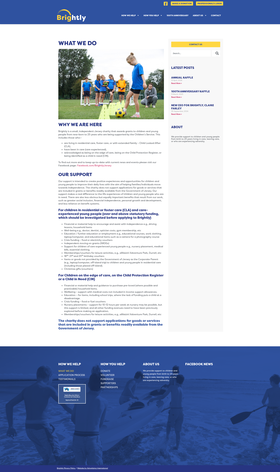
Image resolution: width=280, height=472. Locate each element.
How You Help (151, 15)
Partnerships (109, 387)
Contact (216, 15)
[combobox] (191, 53)
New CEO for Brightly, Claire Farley (192, 107)
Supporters (108, 383)
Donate (105, 371)
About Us (198, 15)
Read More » (176, 83)
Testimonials (66, 379)
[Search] (216, 53)
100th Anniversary (177, 15)
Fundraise (107, 379)
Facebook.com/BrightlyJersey (94, 165)
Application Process (71, 375)
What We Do (66, 371)
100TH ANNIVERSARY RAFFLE (190, 91)
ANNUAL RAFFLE (182, 77)
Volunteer (107, 375)
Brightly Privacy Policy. (66, 468)
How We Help (128, 15)
